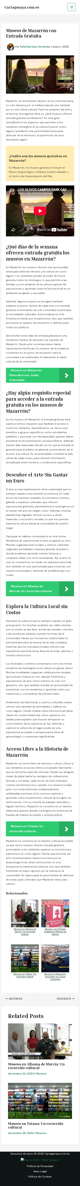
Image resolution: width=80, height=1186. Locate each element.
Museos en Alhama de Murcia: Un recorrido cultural (36, 1066)
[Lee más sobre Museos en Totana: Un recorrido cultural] (40, 1101)
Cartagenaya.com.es (21, 7)
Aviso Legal (40, 1171)
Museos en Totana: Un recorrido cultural (35, 1125)
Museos (41, 1073)
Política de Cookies (40, 1176)
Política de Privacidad (40, 1166)
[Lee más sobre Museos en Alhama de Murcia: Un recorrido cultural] (40, 1041)
